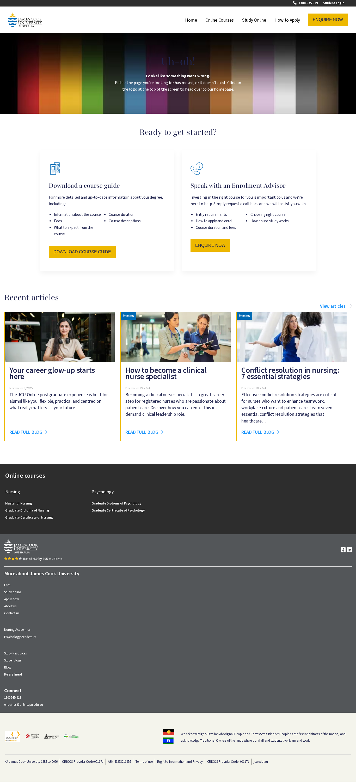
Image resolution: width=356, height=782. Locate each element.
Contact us (11, 613)
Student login (13, 660)
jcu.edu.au (261, 761)
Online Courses (219, 20)
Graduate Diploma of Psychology (116, 503)
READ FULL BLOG (26, 432)
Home (191, 20)
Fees (7, 585)
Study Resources (15, 653)
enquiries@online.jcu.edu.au (23, 704)
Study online (12, 592)
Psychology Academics (20, 637)
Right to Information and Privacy (180, 761)
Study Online (254, 20)
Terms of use (143, 761)
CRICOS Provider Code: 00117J (228, 761)
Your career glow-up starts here (52, 373)
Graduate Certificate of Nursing (29, 517)
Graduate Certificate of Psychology (117, 510)
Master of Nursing (18, 503)
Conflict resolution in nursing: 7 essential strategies (290, 373)
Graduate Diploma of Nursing (27, 510)
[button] (328, 20)
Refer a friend (13, 674)
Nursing (128, 316)
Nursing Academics (17, 629)
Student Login (333, 3)
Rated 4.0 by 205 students (42, 559)
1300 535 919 (309, 3)
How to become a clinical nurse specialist (166, 373)
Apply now (11, 599)
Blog (7, 667)
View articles (333, 306)
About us (10, 606)
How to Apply (287, 20)
